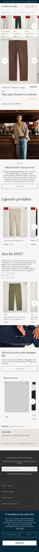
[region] (19, 438)
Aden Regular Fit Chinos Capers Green (14, 317)
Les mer (18, 186)
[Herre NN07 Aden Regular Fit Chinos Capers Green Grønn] (15, 297)
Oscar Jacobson (5, 32)
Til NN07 (6, 275)
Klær (3, 40)
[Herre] (17, 396)
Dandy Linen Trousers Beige (4, 33)
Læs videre (20, 528)
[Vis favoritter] (29, 6)
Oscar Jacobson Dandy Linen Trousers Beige (13, 241)
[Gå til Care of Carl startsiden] (9, 6)
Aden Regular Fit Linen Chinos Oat (30, 33)
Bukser (8, 40)
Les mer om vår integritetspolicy (19, 473)
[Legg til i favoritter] (25, 209)
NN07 (14, 31)
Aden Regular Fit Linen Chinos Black (18, 33)
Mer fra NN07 (12, 254)
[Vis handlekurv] (32, 6)
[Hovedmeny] (36, 6)
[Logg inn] (26, 6)
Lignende (17, 199)
